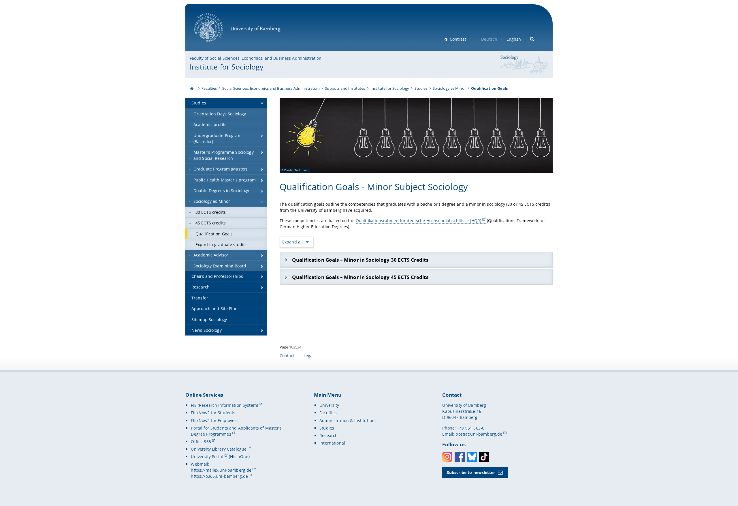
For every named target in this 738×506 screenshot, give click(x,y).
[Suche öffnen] (532, 38)
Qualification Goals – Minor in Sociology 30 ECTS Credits (360, 259)
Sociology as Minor (449, 88)
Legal (309, 355)
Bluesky (472, 457)
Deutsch (489, 39)
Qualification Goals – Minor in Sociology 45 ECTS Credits (360, 277)
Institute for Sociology (226, 67)
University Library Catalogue (218, 449)
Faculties (209, 88)
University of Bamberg (216, 45)
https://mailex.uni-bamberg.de (221, 470)
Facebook (460, 457)
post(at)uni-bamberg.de (478, 434)
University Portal (207, 456)
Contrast (457, 39)
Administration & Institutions (347, 420)
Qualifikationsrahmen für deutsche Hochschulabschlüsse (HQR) (418, 220)
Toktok (484, 457)
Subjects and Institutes (345, 88)
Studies (421, 88)
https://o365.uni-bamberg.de (219, 476)
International (332, 443)
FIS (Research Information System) (224, 405)
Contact (287, 355)
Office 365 (201, 441)
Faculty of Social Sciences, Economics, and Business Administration (255, 58)
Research (328, 435)
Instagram (447, 457)
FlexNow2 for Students (213, 412)
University (329, 405)
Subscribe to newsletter (471, 472)
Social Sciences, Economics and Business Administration (271, 88)
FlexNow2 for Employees (215, 420)
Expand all (292, 242)
